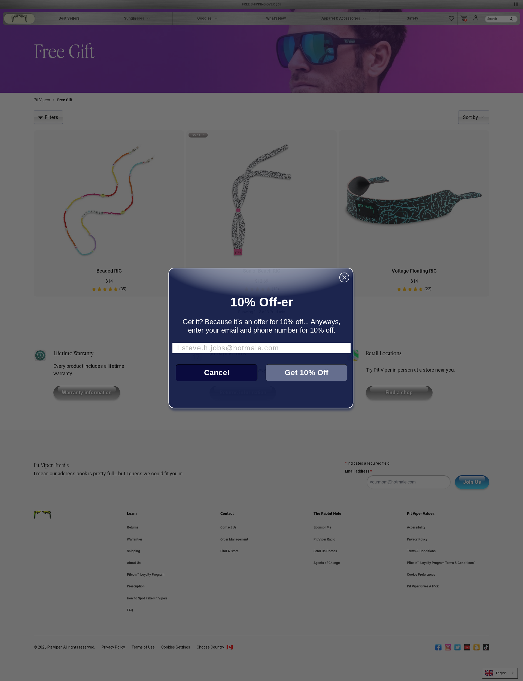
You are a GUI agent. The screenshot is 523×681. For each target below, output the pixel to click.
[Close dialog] (344, 277)
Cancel (216, 372)
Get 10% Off (306, 372)
